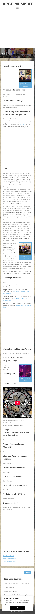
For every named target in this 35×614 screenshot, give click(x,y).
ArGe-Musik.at (17, 4)
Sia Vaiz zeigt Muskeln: (10, 591)
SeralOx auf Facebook (9, 559)
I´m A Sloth (14, 440)
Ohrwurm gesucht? (9, 587)
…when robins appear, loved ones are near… (17, 584)
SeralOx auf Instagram (9, 561)
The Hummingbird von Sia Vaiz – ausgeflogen (17, 595)
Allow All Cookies (17, 608)
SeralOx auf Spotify (8, 556)
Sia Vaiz (22, 125)
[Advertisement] (17, 28)
